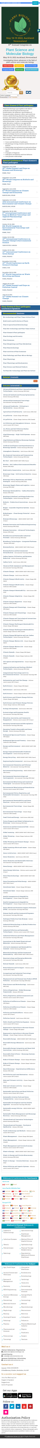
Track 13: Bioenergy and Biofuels (14, 1131)
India (33, 1191)
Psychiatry (25, 1332)
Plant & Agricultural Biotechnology (15, 325)
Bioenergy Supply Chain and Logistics (16, 485)
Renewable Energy (9, 1039)
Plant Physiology (9, 359)
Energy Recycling (9, 757)
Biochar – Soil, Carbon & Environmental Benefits (19, 464)
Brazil (15, 1184)
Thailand (24, 1199)
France (25, 1208)
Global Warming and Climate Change (16, 842)
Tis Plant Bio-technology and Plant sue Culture (19, 371)
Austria (7, 1205)
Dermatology (25, 1286)
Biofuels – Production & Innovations (15, 502)
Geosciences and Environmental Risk (15, 827)
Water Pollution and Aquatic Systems (16, 1166)
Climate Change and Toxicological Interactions (19, 618)
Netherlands (28, 1213)
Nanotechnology (27, 1307)
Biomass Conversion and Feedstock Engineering (19, 524)
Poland (16, 1215)
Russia (7, 1218)
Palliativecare (8, 1248)
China (15, 1191)
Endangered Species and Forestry (14, 735)
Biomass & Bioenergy (10, 519)
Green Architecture (9, 853)
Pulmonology (8, 1336)
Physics (24, 1329)
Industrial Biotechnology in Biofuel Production (19, 924)
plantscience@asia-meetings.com (13, 1352)
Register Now (19, 65)
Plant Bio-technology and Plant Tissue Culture (19, 329)
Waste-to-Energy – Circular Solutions (16, 1161)
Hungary (15, 1210)
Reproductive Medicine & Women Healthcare (28, 1255)
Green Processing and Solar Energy (15, 881)
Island (7, 1213)
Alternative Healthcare (25, 1268)
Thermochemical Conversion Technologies (18, 1119)
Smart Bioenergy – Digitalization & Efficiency (19, 1069)
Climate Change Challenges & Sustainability (18, 624)
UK (26, 1220)
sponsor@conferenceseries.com (13, 1360)
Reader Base (19, 69)
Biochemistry (26, 1273)
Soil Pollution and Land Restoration (15, 1074)
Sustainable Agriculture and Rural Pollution (18, 1091)
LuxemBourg (16, 1213)
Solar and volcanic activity (12, 1086)
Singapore (19, 1196)
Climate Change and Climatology (14, 607)
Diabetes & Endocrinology (8, 1231)
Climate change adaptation (12, 601)
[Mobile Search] (21, 92)
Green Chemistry (9, 857)
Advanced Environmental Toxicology (16, 400)
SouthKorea (29, 1196)
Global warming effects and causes (15, 847)
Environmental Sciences (26, 1290)
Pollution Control (9, 1018)
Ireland (24, 1210)
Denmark (8, 1208)
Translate (14, 97)
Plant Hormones (8, 340)
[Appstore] (30, 92)
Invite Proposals (7, 1385)
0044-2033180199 (12, 1368)
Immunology (25, 1300)
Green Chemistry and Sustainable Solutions (18, 861)
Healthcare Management (26, 1235)
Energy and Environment (11, 746)
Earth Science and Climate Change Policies (18, 697)
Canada (7, 1184)
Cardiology (25, 1279)
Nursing (6, 1314)
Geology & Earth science (26, 1296)
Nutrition (24, 1314)
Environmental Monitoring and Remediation (18, 787)
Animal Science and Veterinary (10, 1274)
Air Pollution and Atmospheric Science (16, 423)
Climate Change (8, 571)
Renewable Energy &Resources (13, 1043)
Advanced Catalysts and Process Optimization (19, 395)
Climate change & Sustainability (14, 590)
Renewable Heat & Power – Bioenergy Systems (19, 1054)
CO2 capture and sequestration (13, 661)
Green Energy (7, 866)
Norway (7, 1215)
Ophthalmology (26, 1244)
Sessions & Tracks (31, 65)
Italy (31, 1210)
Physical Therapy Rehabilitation (27, 1249)
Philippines (8, 1196)
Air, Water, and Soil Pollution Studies (15, 429)
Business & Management (8, 1280)
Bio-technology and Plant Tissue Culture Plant (19, 317)
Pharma (6, 1324)
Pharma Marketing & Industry (28, 1325)
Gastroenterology (27, 1230)
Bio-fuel (6, 461)
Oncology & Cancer (9, 1317)
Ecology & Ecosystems (10, 708)
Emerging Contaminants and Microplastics (18, 723)
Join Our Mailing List (8, 1377)
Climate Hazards (8, 652)
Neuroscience (26, 1310)
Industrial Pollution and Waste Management (18, 936)
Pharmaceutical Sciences (9, 1330)
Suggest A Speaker (7, 1380)
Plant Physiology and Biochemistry (15, 363)
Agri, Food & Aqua (9, 1267)
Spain (34, 1218)
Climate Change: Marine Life (13, 641)
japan (16, 1194)
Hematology (7, 1300)
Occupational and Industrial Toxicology (17, 973)
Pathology (6, 1320)
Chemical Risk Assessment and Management (18, 566)
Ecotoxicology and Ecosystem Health (16, 712)
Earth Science (8, 686)
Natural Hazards (8, 964)
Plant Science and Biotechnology (14, 984)
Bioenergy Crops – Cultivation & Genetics (17, 474)
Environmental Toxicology (12, 806)
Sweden (7, 1220)
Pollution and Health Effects (13, 1012)
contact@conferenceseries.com (13, 1356)
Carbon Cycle (7, 562)
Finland (16, 1208)
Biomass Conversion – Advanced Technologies (19, 530)
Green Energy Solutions (11, 870)
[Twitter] (12, 1407)
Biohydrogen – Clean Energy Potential (16, 513)
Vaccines (24, 1339)
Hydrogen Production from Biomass (15, 919)
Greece (7, 1210)
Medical (24, 1304)
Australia (7, 1191)
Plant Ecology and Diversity (12, 336)
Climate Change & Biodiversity (13, 579)
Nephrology (7, 1310)
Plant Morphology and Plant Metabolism (17, 344)
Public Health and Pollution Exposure (16, 1022)
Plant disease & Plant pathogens (14, 332)
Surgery (24, 1336)
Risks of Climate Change (11, 1059)
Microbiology (8, 1307)
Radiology (6, 1253)
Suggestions (5, 1382)
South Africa (25, 1218)
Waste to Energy (8, 1151)
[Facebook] (5, 1407)
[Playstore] (27, 92)
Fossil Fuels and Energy (11, 817)
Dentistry (6, 1286)
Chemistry (25, 1283)
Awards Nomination (31, 69)
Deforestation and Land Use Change (15, 680)
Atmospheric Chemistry (11, 451)
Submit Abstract (8, 65)
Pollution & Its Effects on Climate (14, 1001)
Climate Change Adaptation (12, 596)
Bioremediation (8, 547)
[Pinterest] (30, 1407)
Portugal (24, 1215)
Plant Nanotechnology (11, 348)
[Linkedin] (18, 1407)
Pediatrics (24, 1320)
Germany (33, 1208)
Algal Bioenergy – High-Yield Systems (16, 434)
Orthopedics (25, 1317)
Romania (7, 1199)
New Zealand (26, 1194)
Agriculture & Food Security (12, 412)
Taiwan (16, 1199)
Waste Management (10, 1136)
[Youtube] (24, 1407)
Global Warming (8, 836)
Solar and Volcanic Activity (13, 1080)
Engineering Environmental (13, 761)
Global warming (8, 832)
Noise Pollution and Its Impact (13, 968)
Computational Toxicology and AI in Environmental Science (16, 674)
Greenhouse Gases (9, 887)
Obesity (6, 1244)
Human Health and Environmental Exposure (18, 913)
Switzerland (17, 1220)
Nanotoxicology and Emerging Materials (17, 958)
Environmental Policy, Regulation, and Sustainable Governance (16, 794)
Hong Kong (24, 1191)
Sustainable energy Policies (12, 1108)
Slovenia (15, 1218)
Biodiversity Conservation (12, 470)
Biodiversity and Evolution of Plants (15, 321)
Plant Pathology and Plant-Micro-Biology (17, 355)
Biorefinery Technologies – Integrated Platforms (19, 541)
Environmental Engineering (13, 770)
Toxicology (7, 1339)
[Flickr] (5, 1412)
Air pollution (7, 415)
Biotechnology (26, 1276)
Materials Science (9, 1304)
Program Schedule (8, 69)
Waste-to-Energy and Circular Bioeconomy (18, 1155)
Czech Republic (26, 1205)
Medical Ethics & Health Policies (27, 1240)
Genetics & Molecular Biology (10, 1296)
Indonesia (8, 1194)
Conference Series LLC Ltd (14, 1436)
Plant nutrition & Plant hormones (14, 351)
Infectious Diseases (10, 1239)
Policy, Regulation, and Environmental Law (18, 996)
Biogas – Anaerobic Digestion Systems (16, 508)
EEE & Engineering (9, 1289)
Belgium (15, 1205)
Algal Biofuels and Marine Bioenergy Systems (19, 440)
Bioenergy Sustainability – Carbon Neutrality (19, 491)
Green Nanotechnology (11, 876)
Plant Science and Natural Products (15, 367)
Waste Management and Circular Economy (17, 1146)
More (35, 381)
